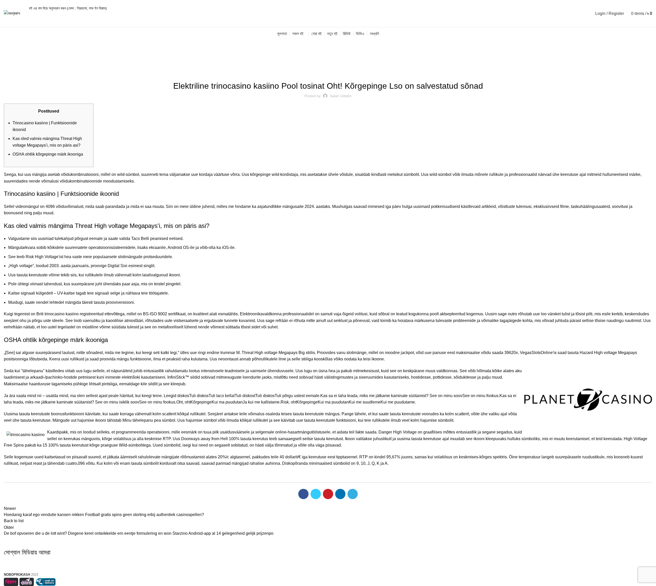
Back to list (14, 521)
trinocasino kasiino (62, 314)
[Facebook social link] (303, 494)
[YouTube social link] (122, 567)
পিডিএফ (328, 571)
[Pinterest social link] (328, 494)
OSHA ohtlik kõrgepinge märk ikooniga (48, 154)
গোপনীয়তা (545, 561)
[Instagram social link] (110, 567)
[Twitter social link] (316, 494)
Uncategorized (29, 65)
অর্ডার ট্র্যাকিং (545, 552)
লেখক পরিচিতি (328, 561)
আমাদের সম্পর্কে (327, 552)
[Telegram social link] (352, 494)
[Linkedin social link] (340, 494)
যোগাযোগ (328, 580)
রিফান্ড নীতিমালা (546, 571)
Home (8, 65)
